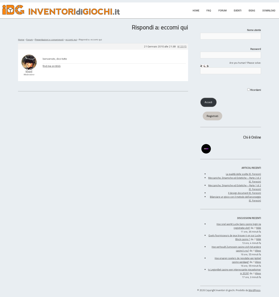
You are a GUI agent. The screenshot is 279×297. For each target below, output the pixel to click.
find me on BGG (52, 66)
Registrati (212, 116)
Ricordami (255, 90)
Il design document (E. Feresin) (244, 193)
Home (21, 39)
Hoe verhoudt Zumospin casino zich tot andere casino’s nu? (236, 248)
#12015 (182, 46)
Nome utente (254, 30)
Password (255, 49)
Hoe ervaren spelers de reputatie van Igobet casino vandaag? (238, 260)
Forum (29, 39)
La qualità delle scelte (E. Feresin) (243, 174)
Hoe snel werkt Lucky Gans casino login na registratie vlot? (239, 226)
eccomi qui (71, 39)
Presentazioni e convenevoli (49, 39)
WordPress (254, 290)
